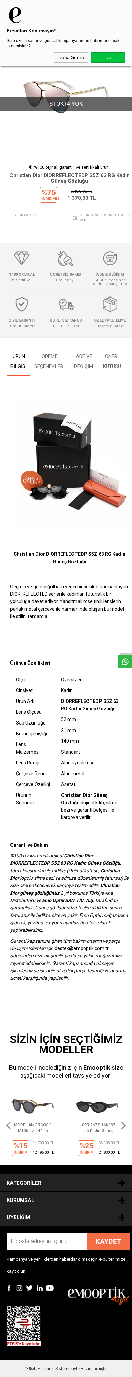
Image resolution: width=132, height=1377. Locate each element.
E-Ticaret (46, 1368)
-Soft (31, 1368)
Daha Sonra (71, 57)
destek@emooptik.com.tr (81, 948)
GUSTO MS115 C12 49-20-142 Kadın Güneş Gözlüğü (98, 1128)
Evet (108, 57)
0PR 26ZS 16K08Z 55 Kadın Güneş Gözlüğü (33, 1128)
